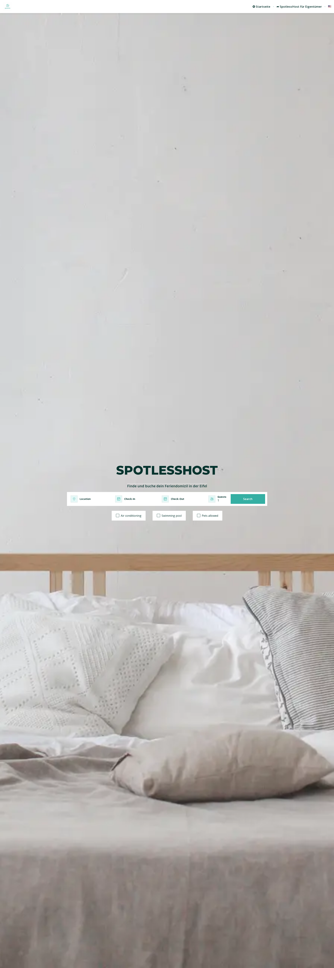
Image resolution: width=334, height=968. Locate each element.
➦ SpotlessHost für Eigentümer (299, 6)
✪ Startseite (261, 6)
